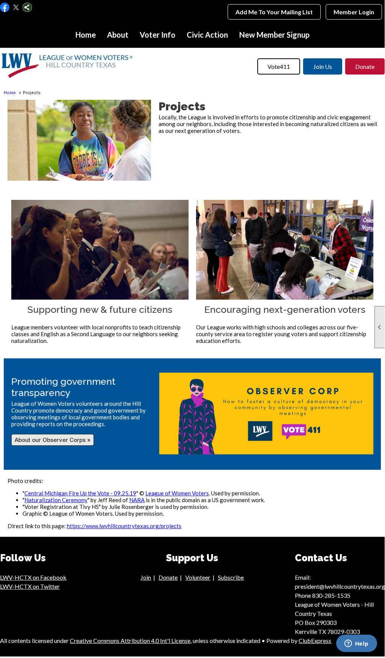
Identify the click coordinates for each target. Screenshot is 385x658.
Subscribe (231, 577)
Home (85, 34)
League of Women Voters (177, 493)
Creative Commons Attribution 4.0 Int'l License (130, 640)
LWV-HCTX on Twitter (30, 586)
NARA (137, 500)
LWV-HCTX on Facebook (33, 577)
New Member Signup (274, 34)
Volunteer (197, 577)
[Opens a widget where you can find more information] (356, 644)
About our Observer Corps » (53, 439)
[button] (117, 34)
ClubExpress (315, 640)
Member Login (354, 11)
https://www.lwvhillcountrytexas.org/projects (124, 525)
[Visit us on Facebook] (4, 8)
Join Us (322, 66)
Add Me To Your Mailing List (274, 11)
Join (145, 577)
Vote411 (278, 66)
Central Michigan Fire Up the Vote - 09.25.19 (80, 493)
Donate (364, 66)
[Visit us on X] (16, 8)
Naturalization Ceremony (56, 500)
